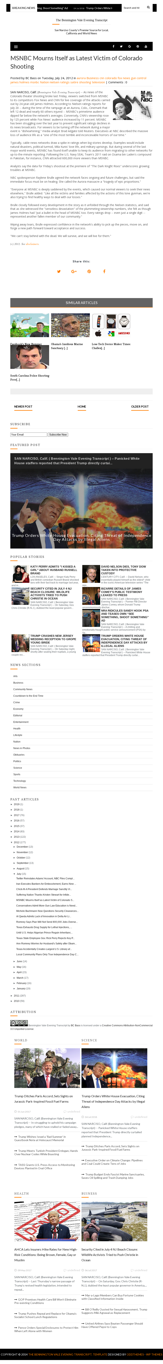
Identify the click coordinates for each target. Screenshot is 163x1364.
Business (93, 78)
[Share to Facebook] (104, 271)
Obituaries (18, 754)
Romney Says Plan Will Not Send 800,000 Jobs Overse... (47, 922)
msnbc (35, 82)
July (19, 874)
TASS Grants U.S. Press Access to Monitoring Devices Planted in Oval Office (44, 1166)
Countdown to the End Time (28, 695)
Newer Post (23, 406)
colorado (111, 78)
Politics (17, 761)
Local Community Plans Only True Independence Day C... (47, 954)
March (20, 977)
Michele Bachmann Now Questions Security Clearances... (47, 911)
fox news (124, 78)
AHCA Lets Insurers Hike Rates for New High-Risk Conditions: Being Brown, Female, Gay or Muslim (46, 1254)
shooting (85, 82)
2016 (16, 820)
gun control (138, 78)
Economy (18, 709)
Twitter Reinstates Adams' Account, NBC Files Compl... (45, 878)
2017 (16, 815)
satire (74, 82)
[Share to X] (59, 271)
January (21, 988)
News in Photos (21, 748)
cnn (102, 78)
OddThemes (135, 1354)
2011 (16, 995)
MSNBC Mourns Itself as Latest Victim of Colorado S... (45, 900)
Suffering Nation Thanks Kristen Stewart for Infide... (43, 894)
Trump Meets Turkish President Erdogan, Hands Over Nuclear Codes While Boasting (46, 1152)
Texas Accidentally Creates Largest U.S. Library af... (44, 949)
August (20, 868)
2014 (16, 831)
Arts (15, 676)
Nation (45, 82)
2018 (16, 809)
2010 (16, 1001)
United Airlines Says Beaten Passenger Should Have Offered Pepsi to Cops (112, 1325)
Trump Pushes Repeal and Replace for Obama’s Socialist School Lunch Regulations (45, 1315)
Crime (16, 702)
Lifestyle (17, 735)
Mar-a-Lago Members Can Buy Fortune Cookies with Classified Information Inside (113, 1297)
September (23, 863)
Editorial (17, 715)
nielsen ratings (60, 82)
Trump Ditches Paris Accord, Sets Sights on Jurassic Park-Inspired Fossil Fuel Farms (110, 1147)
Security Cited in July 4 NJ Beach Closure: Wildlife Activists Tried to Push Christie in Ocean (51, 593)
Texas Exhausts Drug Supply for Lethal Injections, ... (44, 927)
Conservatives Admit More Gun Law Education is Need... (46, 905)
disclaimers (32, 244)
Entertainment (20, 722)
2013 (16, 836)
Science (17, 767)
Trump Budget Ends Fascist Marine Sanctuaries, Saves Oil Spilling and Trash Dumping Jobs (113, 1176)
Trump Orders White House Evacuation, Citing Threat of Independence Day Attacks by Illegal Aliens (81, 537)
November (22, 852)
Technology (19, 781)
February (21, 983)
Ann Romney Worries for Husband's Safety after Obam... (46, 943)
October (21, 857)
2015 (16, 826)
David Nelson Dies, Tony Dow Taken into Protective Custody (123, 570)
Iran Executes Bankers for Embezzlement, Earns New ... (46, 883)
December (22, 846)
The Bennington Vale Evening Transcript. (60, 1354)
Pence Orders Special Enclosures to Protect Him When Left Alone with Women (46, 1329)
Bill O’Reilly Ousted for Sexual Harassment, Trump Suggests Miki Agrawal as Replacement (114, 1311)
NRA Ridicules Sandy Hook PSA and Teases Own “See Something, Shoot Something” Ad (125, 615)
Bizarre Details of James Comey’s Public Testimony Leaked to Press (121, 592)
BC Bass (75, 1025)
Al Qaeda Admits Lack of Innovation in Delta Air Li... (43, 916)
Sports (16, 774)
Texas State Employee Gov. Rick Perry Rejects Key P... (45, 938)
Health (16, 728)
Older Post (140, 406)
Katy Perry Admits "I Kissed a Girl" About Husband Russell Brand (53, 570)
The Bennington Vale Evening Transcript (81, 20)
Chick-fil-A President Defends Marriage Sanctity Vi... (44, 889)
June (19, 961)
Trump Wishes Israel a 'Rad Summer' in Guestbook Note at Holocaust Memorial (40, 1138)
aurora (81, 78)
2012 (16, 842)
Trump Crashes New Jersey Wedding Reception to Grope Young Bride (53, 639)
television (99, 82)
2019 (16, 804)
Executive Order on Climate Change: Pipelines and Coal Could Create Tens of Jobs (112, 1162)
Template (100, 1354)
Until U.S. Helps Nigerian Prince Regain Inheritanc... (44, 932)
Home (82, 406)
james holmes (20, 82)
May (19, 967)
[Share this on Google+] (74, 271)
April (19, 972)
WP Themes (154, 1354)
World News (19, 787)
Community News (22, 689)
